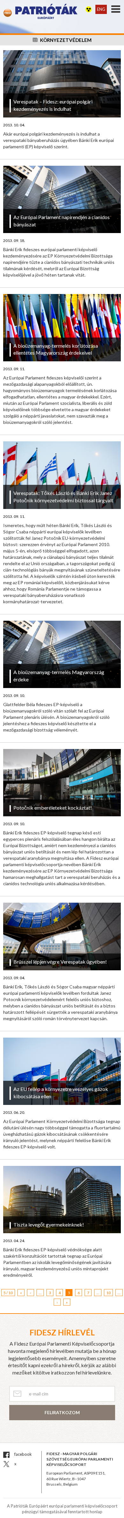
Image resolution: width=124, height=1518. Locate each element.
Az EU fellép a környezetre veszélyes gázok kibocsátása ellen (60, 1092)
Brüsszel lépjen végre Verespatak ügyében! (60, 962)
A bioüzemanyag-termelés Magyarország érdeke (58, 675)
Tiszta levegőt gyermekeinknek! (48, 1224)
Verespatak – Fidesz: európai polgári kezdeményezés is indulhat (53, 105)
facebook (22, 1454)
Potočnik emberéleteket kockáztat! (52, 808)
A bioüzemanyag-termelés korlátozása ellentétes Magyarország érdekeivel (55, 349)
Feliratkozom (62, 1412)
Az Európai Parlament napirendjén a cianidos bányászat (61, 220)
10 (108, 1292)
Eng (101, 9)
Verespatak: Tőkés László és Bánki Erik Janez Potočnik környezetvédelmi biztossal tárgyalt (63, 496)
